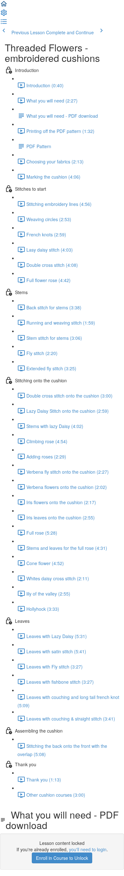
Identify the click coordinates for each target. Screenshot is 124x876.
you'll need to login (88, 849)
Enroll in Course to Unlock (62, 858)
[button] (4, 6)
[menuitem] (4, 14)
